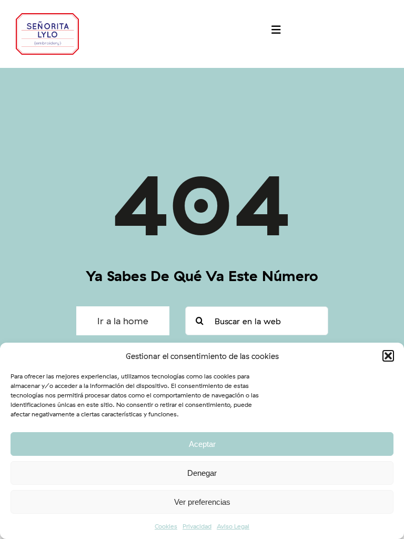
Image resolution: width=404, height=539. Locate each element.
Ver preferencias (202, 501)
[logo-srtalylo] (47, 18)
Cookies (166, 526)
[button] (388, 356)
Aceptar (202, 444)
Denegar (202, 472)
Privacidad (197, 526)
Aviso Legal (233, 526)
